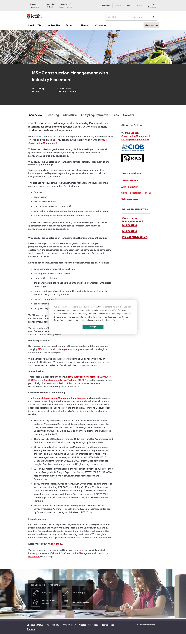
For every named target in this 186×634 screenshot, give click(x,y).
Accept (93, 327)
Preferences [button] (117, 320)
